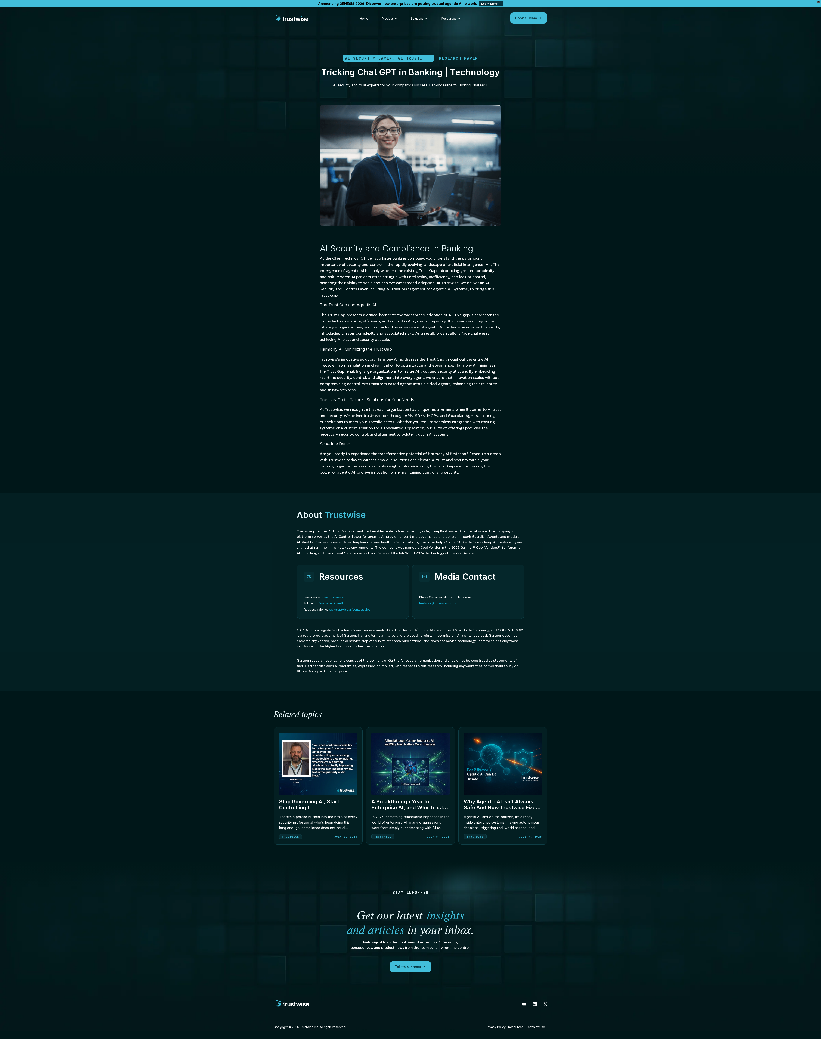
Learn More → (491, 3)
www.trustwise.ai (332, 597)
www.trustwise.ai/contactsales (349, 609)
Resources (515, 1027)
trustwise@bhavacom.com (437, 603)
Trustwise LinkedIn (331, 603)
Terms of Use (535, 1027)
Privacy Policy (496, 1027)
